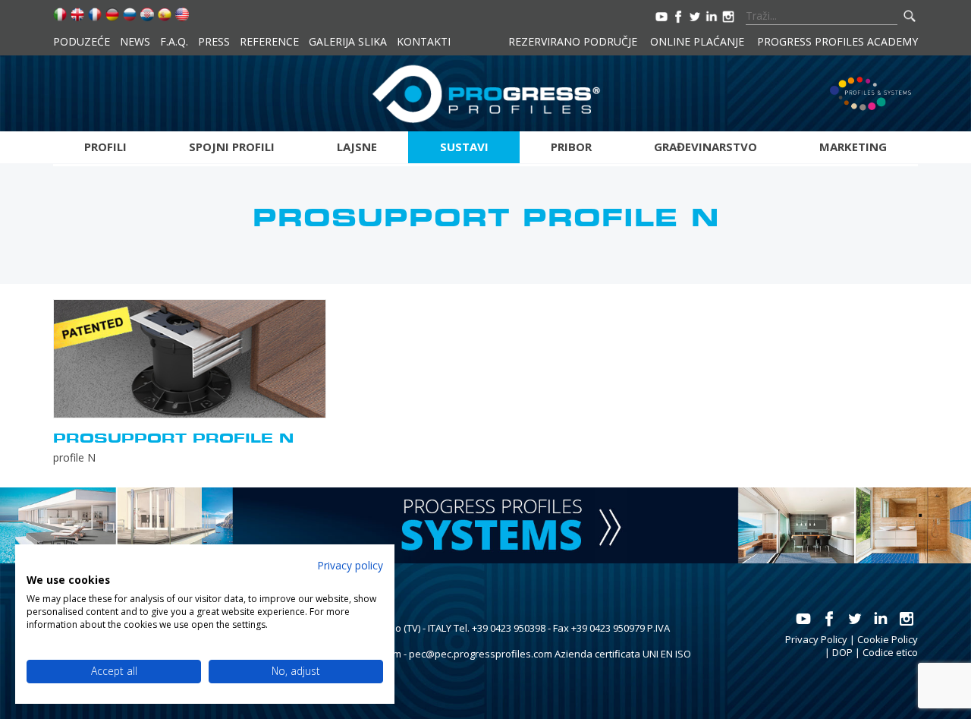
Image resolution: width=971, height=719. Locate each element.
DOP (842, 652)
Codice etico (890, 652)
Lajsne (357, 146)
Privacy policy (350, 565)
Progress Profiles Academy (837, 41)
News (135, 41)
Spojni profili (232, 146)
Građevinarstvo (705, 146)
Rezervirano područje (572, 41)
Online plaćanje (697, 41)
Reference (269, 41)
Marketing (853, 146)
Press (214, 41)
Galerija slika (348, 41)
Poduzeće (81, 41)
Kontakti (424, 41)
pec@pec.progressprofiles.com (480, 654)
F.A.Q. (174, 41)
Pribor (571, 146)
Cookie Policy (887, 639)
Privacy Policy (816, 639)
